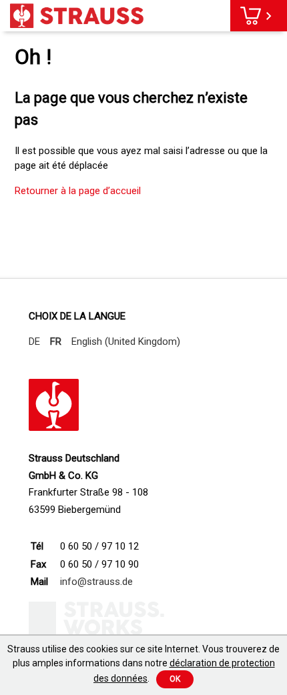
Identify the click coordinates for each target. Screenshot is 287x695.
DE (34, 341)
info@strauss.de (96, 582)
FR (55, 341)
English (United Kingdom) (125, 341)
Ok (175, 679)
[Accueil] (77, 15)
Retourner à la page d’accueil (78, 191)
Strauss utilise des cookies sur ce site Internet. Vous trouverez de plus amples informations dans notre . (143, 664)
